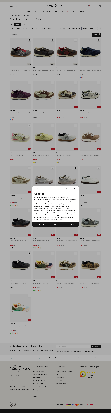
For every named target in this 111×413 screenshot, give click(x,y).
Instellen (71, 224)
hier (58, 215)
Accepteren (40, 224)
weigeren (56, 224)
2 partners (73, 201)
